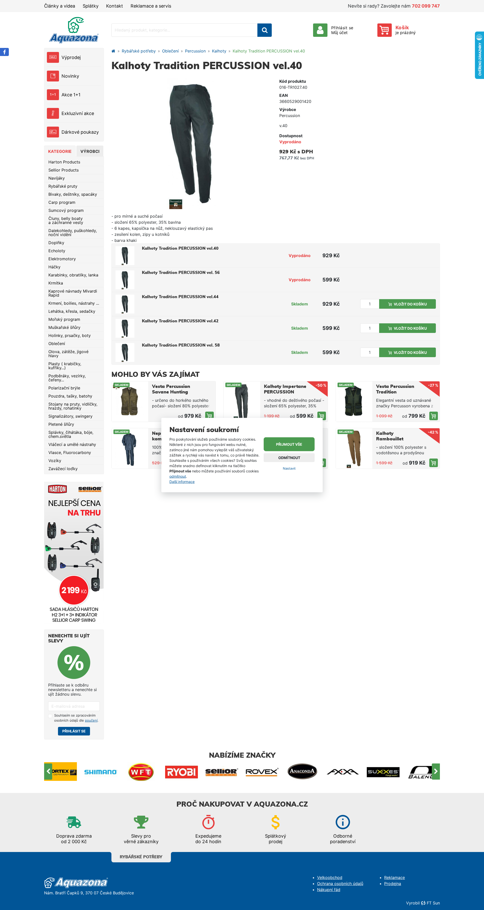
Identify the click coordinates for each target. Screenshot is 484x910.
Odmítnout (289, 458)
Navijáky (56, 178)
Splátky (91, 6)
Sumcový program (66, 210)
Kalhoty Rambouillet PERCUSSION (391, 439)
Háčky (54, 266)
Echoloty (56, 250)
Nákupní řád (328, 889)
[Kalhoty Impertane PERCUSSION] (321, 416)
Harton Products (64, 161)
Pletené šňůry (61, 424)
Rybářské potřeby (139, 50)
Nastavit (289, 468)
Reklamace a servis (151, 6)
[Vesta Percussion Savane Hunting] (209, 416)
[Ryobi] (141, 771)
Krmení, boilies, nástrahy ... (73, 303)
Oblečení (56, 343)
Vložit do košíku (410, 304)
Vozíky (54, 460)
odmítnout (177, 476)
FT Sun (433, 902)
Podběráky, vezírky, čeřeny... (67, 377)
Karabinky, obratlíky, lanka (73, 274)
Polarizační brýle (64, 387)
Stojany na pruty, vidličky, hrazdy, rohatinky (72, 406)
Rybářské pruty (62, 186)
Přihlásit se (74, 731)
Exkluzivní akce (78, 113)
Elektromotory (62, 258)
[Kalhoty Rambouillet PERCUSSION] (433, 463)
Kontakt (114, 6)
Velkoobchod (329, 877)
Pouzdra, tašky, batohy (70, 396)
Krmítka (55, 283)
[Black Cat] (423, 771)
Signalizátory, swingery (70, 416)
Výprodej (71, 57)
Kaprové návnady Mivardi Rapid (72, 293)
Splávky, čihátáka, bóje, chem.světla (70, 434)
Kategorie (60, 151)
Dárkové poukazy (80, 132)
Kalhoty (219, 50)
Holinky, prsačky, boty (69, 335)
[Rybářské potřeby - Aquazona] (113, 50)
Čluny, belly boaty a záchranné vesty (65, 220)
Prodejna (392, 883)
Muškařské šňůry (64, 327)
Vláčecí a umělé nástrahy (72, 444)
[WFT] (100, 771)
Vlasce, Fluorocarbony (69, 452)
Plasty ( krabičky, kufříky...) (64, 365)
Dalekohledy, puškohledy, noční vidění (72, 232)
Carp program (61, 202)
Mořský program (64, 319)
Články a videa (59, 6)
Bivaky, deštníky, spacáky (72, 194)
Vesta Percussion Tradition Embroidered (395, 392)
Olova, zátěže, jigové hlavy (68, 353)
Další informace (182, 481)
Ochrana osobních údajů (340, 883)
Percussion (195, 50)
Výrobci (89, 151)
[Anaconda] (262, 771)
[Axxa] (302, 771)
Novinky (70, 76)
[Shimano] (60, 771)
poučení (91, 720)
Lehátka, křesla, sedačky (71, 311)
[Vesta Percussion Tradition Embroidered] (433, 416)
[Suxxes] (342, 771)
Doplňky (56, 242)
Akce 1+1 (71, 94)
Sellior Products (63, 170)
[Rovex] (221, 771)
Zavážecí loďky (63, 468)
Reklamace (394, 877)
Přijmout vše (289, 444)
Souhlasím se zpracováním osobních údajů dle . (76, 717)
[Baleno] (383, 771)
